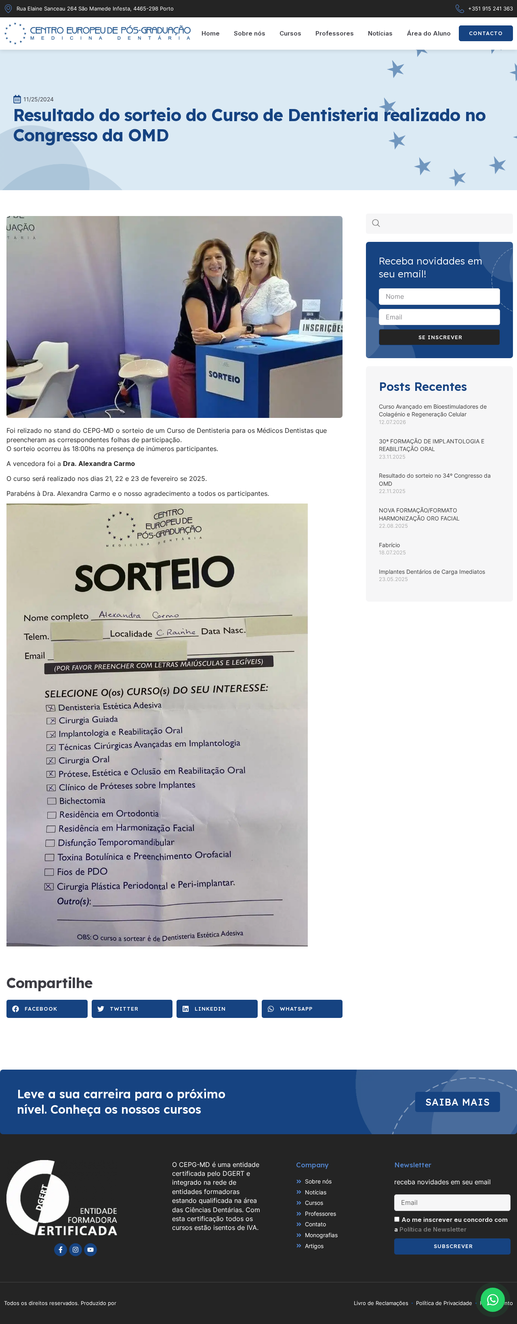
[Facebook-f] (60, 1249)
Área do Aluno (429, 33)
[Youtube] (90, 1249)
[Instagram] (75, 1249)
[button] (47, 1009)
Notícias (380, 33)
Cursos (290, 33)
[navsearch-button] (376, 224)
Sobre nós (249, 33)
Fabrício (389, 544)
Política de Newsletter (433, 1229)
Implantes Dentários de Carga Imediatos (432, 571)
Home (211, 33)
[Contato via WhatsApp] (493, 1300)
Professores (334, 33)
